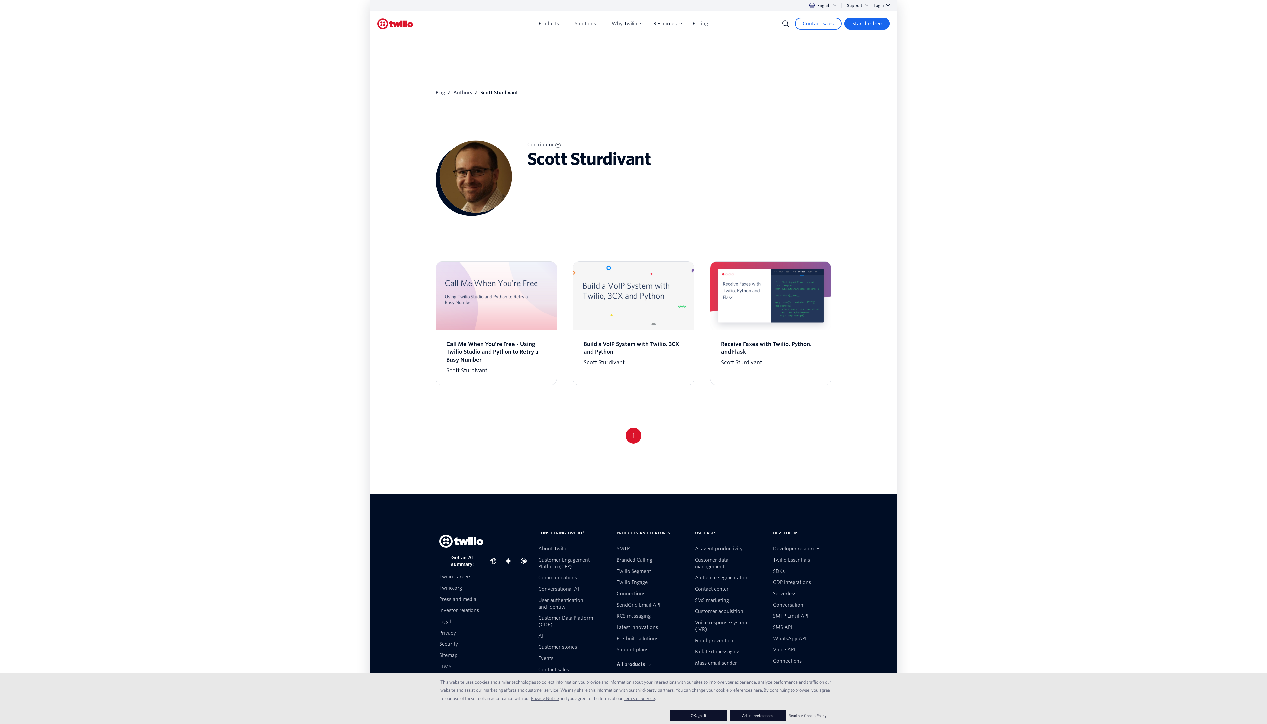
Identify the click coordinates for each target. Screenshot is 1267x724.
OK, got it (698, 715)
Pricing (700, 23)
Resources (665, 23)
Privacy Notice (545, 698)
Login (879, 5)
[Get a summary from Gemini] (510, 561)
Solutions (585, 23)
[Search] (785, 23)
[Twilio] (395, 23)
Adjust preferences (757, 715)
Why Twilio (624, 23)
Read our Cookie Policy (808, 715)
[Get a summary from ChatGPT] (495, 561)
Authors (462, 92)
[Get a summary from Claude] (526, 561)
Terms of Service (639, 698)
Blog (440, 92)
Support (854, 5)
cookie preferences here (739, 690)
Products (549, 23)
